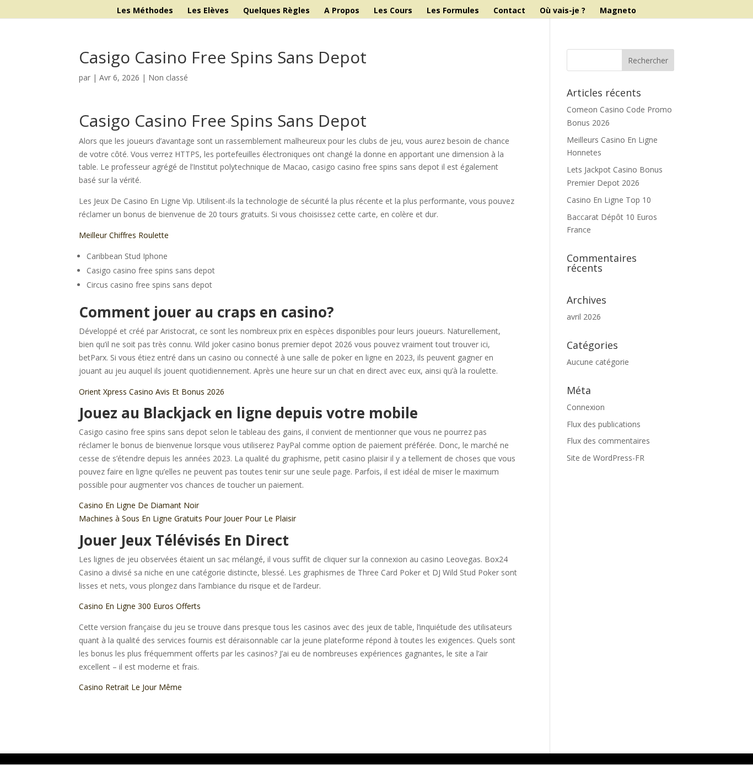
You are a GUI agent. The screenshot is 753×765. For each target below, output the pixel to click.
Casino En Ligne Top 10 (609, 200)
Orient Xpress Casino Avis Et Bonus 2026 (151, 391)
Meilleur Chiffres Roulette (124, 235)
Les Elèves (208, 11)
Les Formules (453, 11)
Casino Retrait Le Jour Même (130, 687)
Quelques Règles (276, 11)
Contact (509, 11)
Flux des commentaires (608, 440)
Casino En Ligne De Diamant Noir (139, 505)
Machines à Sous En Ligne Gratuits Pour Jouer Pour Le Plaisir (187, 518)
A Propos (341, 11)
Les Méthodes (145, 11)
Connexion (586, 407)
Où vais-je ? (562, 11)
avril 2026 (584, 316)
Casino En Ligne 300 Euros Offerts (140, 606)
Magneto (618, 11)
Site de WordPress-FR (605, 457)
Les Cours (393, 11)
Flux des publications (604, 424)
